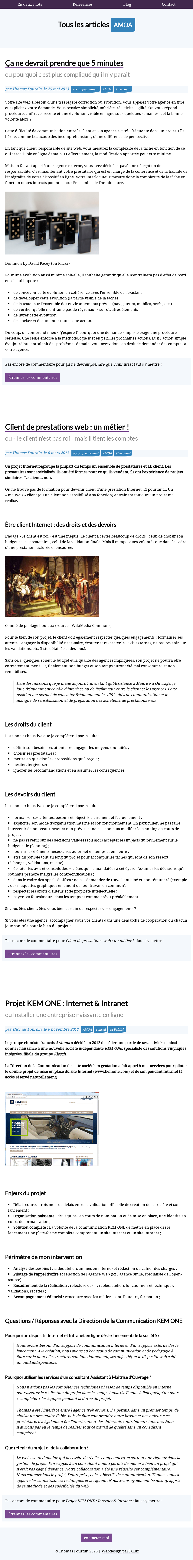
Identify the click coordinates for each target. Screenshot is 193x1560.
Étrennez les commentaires (32, 377)
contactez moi (96, 1537)
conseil (101, 1029)
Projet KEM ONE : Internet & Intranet (66, 1008)
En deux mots (30, 4)
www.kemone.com (111, 1071)
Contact (168, 4)
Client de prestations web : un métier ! (71, 432)
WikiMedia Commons (91, 625)
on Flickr (60, 263)
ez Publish (117, 1029)
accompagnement (85, 89)
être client (123, 89)
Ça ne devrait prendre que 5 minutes (67, 68)
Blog (127, 4)
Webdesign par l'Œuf (120, 1551)
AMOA (107, 89)
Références (83, 4)
